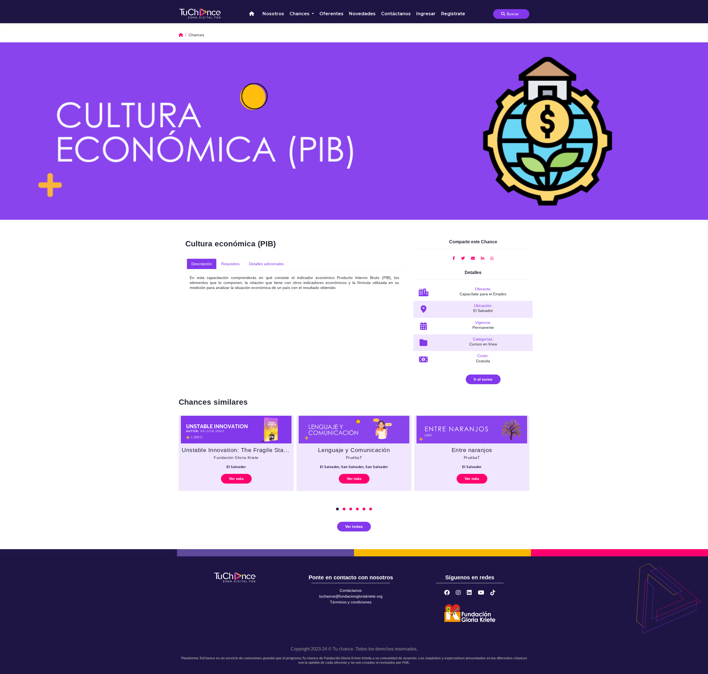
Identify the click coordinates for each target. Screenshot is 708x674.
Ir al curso (483, 379)
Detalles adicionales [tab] (266, 264)
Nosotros (273, 13)
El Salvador (236, 467)
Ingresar (426, 13)
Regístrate (453, 13)
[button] (337, 509)
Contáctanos (396, 13)
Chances (300, 13)
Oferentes (331, 13)
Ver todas (354, 526)
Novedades (362, 13)
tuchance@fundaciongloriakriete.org (350, 596)
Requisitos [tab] (230, 264)
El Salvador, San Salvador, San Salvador (354, 467)
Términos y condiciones (350, 602)
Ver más (236, 478)
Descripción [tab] (201, 264)
